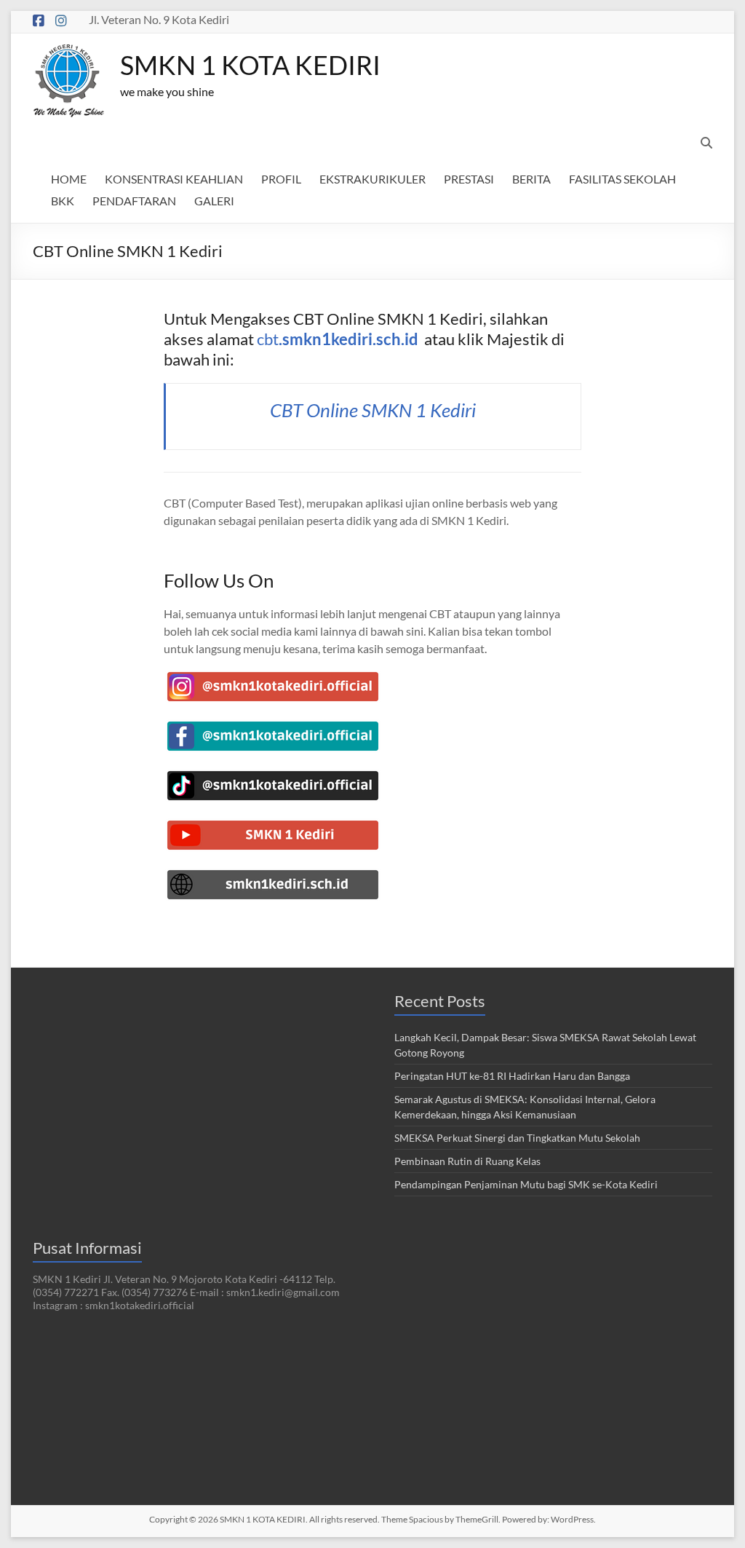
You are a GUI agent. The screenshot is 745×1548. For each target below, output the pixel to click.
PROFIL (281, 179)
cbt (337, 339)
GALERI (214, 201)
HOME (69, 179)
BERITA (531, 179)
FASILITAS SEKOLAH (622, 179)
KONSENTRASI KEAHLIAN (174, 179)
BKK (62, 201)
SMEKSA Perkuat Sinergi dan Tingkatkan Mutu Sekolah (517, 1138)
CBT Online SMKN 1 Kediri (373, 410)
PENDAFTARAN (134, 201)
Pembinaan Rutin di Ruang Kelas (467, 1161)
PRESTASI (469, 179)
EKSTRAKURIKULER (372, 179)
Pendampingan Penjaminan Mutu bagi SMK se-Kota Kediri (526, 1184)
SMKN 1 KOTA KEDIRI (250, 65)
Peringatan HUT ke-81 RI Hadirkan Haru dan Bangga (512, 1076)
